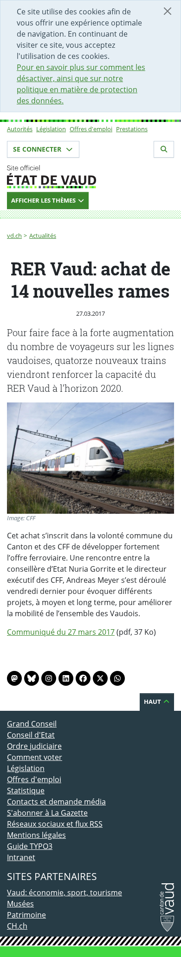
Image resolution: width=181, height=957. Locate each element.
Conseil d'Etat (31, 735)
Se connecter (38, 149)
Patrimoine (26, 915)
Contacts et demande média (56, 802)
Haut (153, 701)
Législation (51, 129)
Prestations (132, 129)
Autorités (19, 129)
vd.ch (14, 235)
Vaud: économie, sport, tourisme (64, 892)
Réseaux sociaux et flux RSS (55, 824)
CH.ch (17, 926)
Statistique (26, 790)
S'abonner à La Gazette (47, 813)
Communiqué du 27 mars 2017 (61, 632)
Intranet (21, 857)
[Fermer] (168, 11)
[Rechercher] (164, 149)
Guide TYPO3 (29, 846)
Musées (20, 904)
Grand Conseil (32, 724)
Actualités (42, 235)
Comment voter (34, 757)
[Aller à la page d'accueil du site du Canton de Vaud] (90, 176)
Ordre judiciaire (34, 746)
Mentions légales (36, 835)
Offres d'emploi (91, 129)
